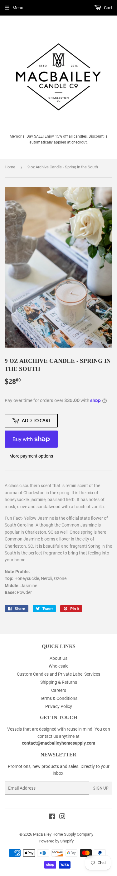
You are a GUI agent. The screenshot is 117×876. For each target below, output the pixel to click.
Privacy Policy (58, 706)
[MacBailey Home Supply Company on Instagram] (62, 817)
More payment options (31, 456)
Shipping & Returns (58, 682)
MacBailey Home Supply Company (63, 834)
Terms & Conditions (58, 698)
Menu (17, 7)
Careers (58, 690)
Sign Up (100, 788)
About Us (58, 658)
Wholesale (58, 666)
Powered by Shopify (56, 841)
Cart (107, 7)
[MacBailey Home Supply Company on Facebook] (52, 817)
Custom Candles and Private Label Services (58, 674)
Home (10, 167)
